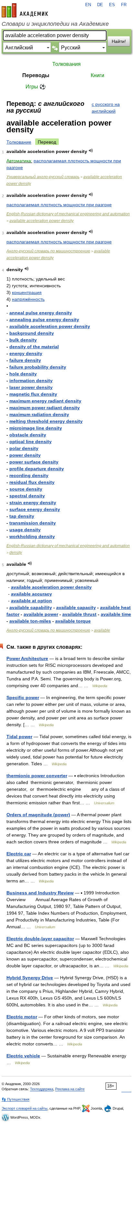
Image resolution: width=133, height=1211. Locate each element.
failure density (25, 360)
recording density (28, 475)
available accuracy (31, 593)
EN (88, 5)
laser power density (31, 387)
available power (41, 614)
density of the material (34, 346)
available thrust (79, 614)
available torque (73, 621)
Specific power (22, 697)
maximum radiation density (39, 414)
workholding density (32, 536)
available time (116, 614)
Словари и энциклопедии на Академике (55, 24)
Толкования (66, 64)
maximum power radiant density (44, 407)
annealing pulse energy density (44, 319)
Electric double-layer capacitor (40, 938)
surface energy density (34, 509)
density (15, 552)
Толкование (18, 142)
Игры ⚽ (36, 86)
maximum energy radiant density (45, 400)
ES (112, 5)
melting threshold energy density (46, 421)
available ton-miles (30, 621)
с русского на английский (106, 108)
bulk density (23, 339)
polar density (23, 448)
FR (124, 5)
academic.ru (25, 10)
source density (25, 489)
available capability (30, 607)
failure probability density (37, 367)
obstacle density (27, 434)
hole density (23, 373)
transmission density (32, 522)
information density (31, 380)
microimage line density (35, 428)
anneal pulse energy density (40, 312)
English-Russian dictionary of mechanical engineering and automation (68, 214)
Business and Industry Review (40, 892)
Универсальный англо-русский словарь (42, 177)
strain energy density (32, 502)
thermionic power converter (36, 775)
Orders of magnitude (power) (38, 814)
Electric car (18, 853)
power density (25, 455)
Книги (97, 75)
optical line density (30, 441)
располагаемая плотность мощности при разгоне (59, 204)
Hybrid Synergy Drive (29, 977)
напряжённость (28, 299)
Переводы (35, 75)
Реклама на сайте (70, 1089)
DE (100, 5)
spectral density (27, 495)
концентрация (27, 292)
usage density (25, 529)
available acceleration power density (41, 221)
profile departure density (36, 468)
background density (31, 333)
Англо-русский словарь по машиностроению (48, 251)
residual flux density (32, 482)
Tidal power (19, 736)
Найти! (119, 41)
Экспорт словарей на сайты (24, 1108)
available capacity (76, 607)
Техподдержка (41, 1089)
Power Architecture (27, 658)
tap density (21, 516)
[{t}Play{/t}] (90, 150)
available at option (31, 600)
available (102, 630)
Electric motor (21, 1016)
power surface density (33, 461)
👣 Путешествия (15, 1099)
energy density (25, 353)
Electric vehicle (23, 1055)
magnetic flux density (33, 394)
